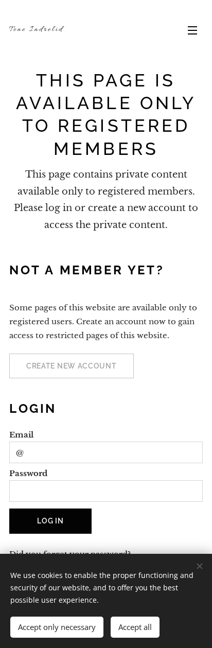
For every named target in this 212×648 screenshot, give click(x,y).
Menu (192, 30)
